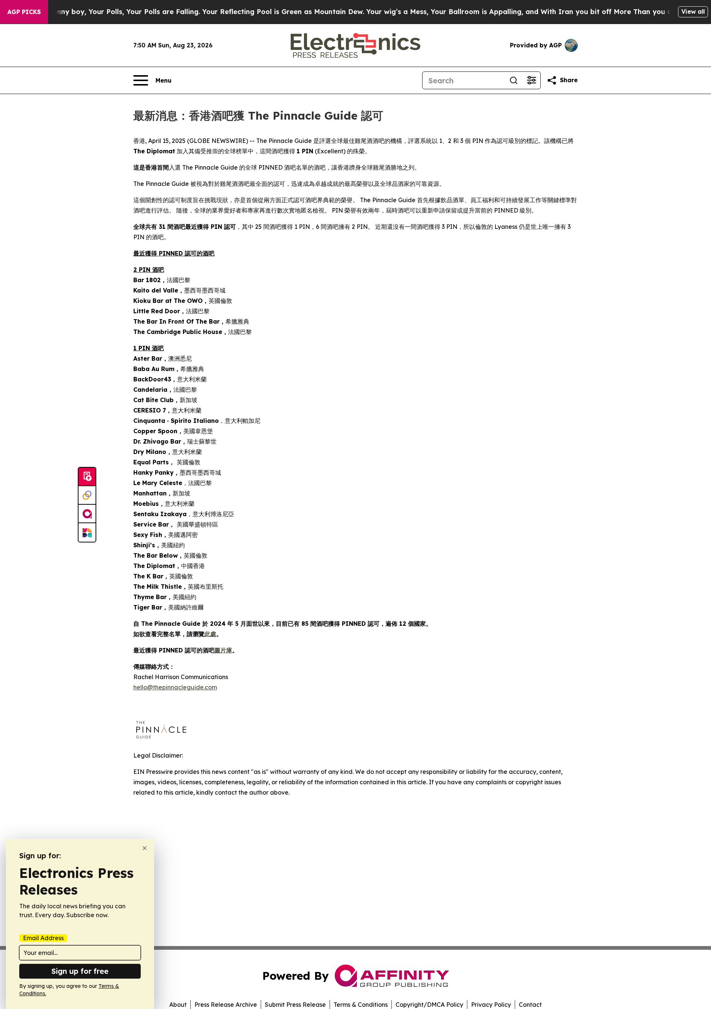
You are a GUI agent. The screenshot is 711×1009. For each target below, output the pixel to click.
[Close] (144, 848)
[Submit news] (87, 477)
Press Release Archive (225, 1004)
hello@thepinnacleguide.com (175, 687)
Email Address (43, 938)
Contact (530, 1004)
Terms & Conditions (361, 1004)
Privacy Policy (491, 1004)
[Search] (514, 80)
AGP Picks (24, 12)
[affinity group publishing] (87, 514)
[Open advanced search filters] (531, 80)
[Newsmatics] (87, 532)
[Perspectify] (87, 495)
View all (693, 11)
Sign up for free (80, 971)
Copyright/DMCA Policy (429, 1004)
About (178, 1004)
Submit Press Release (295, 1004)
